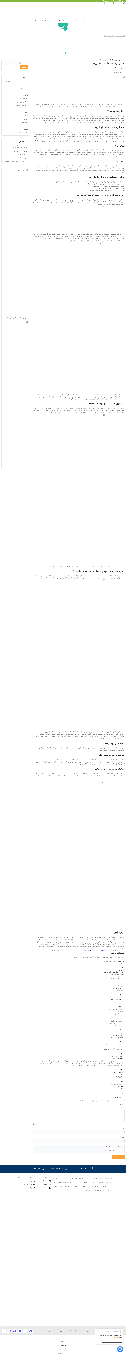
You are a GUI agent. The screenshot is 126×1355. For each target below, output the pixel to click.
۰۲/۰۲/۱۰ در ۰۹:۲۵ (117, 1075)
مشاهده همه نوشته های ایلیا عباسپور (114, 961)
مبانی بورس (24, 122)
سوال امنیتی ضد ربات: (113, 1146)
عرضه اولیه (24, 115)
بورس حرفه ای (120, 60)
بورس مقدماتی (23, 91)
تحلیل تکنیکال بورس (109, 60)
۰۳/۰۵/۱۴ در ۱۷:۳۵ (115, 1000)
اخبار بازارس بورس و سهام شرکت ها (17, 81)
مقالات (100, 60)
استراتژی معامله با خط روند (20, 158)
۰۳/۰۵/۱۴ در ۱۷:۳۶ (117, 976)
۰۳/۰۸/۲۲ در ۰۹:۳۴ (115, 1023)
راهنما (26, 112)
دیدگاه (122, 1105)
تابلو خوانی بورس (23, 98)
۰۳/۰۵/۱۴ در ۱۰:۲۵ (117, 988)
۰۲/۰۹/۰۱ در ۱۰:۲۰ (117, 1011)
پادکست (25, 95)
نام (123, 1128)
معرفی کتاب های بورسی (21, 126)
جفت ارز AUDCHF (117, 1072)
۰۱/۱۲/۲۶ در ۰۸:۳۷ (117, 1086)
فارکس (26, 119)
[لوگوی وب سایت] (119, 10)
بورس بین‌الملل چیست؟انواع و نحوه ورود (16, 161)
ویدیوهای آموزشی (23, 132)
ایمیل (122, 1137)
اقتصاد (26, 85)
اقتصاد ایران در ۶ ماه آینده (20, 151)
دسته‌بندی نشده (23, 109)
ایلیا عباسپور (113, 68)
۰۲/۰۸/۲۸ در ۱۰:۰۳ (117, 1035)
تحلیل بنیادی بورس (22, 102)
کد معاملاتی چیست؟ (22, 154)
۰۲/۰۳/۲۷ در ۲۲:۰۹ (117, 1058)
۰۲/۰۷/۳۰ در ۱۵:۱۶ (117, 1047)
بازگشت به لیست (119, 968)
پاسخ (121, 982)
